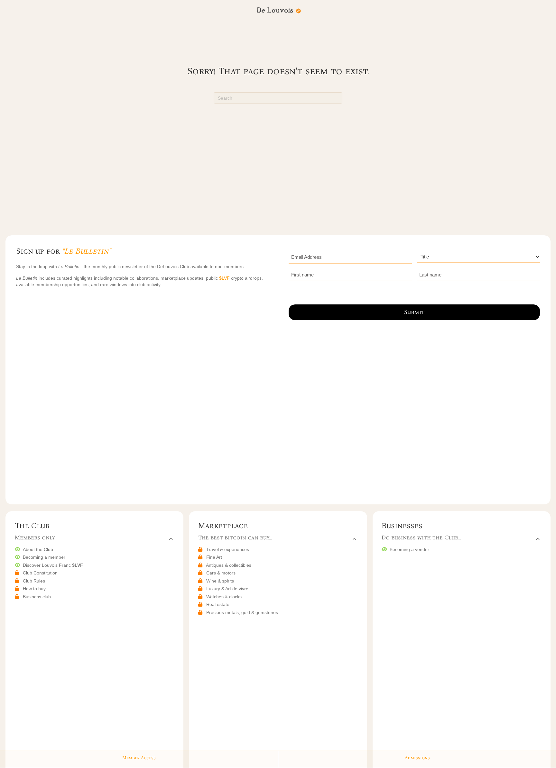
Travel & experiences (227, 549)
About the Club (38, 549)
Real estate (217, 604)
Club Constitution (40, 572)
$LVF (225, 278)
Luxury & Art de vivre (227, 588)
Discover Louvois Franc (53, 565)
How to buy (34, 588)
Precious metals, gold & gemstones (242, 612)
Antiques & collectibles (228, 565)
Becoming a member (44, 557)
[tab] (93, 538)
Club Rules (34, 580)
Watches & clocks (224, 596)
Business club (37, 596)
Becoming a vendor (409, 549)
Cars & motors (221, 572)
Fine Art (214, 557)
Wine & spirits (220, 580)
